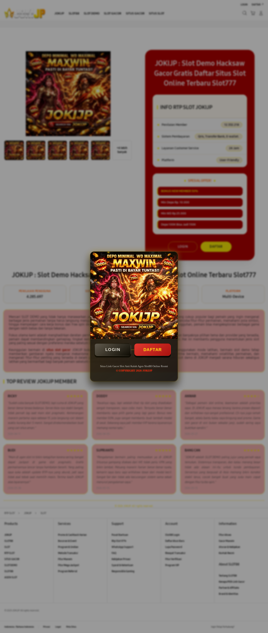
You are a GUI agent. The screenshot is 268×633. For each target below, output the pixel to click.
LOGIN (112, 349)
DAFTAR (152, 349)
